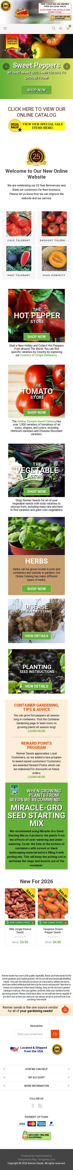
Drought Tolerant (54, 240)
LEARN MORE (36, 731)
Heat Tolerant (18, 275)
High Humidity (54, 275)
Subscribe (55, 1034)
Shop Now (36, 90)
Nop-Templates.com (43, 1159)
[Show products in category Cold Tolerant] (19, 223)
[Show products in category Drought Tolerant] (54, 223)
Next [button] (66, 66)
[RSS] (40, 1105)
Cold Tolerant (18, 240)
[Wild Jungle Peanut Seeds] (20, 903)
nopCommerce (43, 1155)
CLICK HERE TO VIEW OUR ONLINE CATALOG (36, 112)
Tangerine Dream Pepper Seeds (53, 931)
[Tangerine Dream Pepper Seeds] (53, 903)
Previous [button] (6, 66)
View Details (36, 686)
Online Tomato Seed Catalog (36, 421)
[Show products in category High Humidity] (54, 258)
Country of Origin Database (38, 355)
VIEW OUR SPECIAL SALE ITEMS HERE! (43, 126)
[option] (36, 66)
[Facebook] (33, 1105)
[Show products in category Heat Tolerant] (19, 258)
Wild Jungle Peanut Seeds (20, 931)
